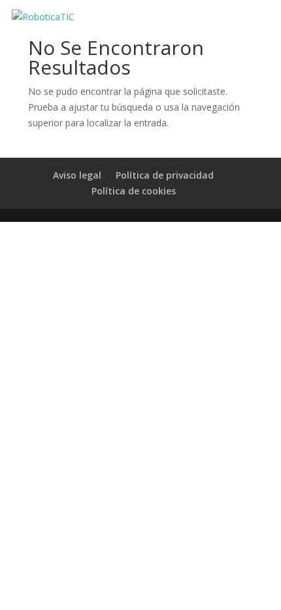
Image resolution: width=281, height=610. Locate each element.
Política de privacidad (165, 175)
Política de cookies (133, 191)
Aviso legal (77, 175)
